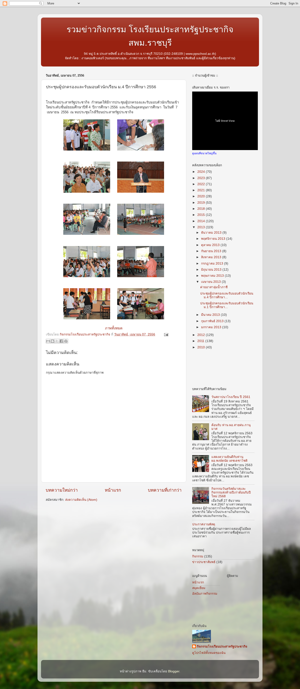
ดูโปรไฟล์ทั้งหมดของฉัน (208, 653)
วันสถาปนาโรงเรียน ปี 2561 (230, 397)
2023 (201, 178)
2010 (201, 347)
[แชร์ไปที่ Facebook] (61, 341)
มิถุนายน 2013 (211, 269)
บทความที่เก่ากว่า (165, 490)
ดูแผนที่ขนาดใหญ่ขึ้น (204, 153)
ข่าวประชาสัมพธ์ (203, 562)
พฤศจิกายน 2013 (213, 238)
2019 (201, 202)
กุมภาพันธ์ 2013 (213, 321)
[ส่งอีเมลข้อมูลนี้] (48, 341)
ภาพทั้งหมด (114, 328)
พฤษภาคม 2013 (213, 275)
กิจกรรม (197, 556)
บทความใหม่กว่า (62, 490)
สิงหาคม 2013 (211, 257)
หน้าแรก (113, 490)
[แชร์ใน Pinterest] (66, 341)
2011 (201, 341)
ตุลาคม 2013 (211, 245)
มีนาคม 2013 (211, 315)
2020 (201, 196)
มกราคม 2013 (211, 327)
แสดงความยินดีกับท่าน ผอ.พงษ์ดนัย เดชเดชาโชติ (229, 458)
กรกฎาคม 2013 (212, 263)
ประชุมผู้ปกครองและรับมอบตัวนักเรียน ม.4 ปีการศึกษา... (226, 295)
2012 (201, 335)
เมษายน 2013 (211, 282)
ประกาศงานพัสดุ (203, 524)
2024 (201, 171)
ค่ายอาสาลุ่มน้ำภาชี (214, 287)
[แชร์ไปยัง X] (57, 341)
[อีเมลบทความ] (165, 334)
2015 (201, 215)
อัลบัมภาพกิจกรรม (204, 593)
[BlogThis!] (52, 341)
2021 (201, 190)
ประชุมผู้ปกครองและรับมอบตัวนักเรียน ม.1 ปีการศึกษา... (226, 305)
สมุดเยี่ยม (198, 588)
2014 (201, 221)
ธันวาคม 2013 (211, 232)
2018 (201, 208)
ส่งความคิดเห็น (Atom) (81, 499)
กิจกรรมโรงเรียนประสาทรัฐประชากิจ (222, 646)
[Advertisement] (100, 516)
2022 (201, 184)
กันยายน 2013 (211, 251)
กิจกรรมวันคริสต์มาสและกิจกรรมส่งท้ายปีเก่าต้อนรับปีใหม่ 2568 (231, 492)
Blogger (173, 671)
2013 (201, 227)
